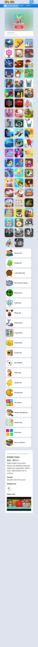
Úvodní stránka (12, 5)
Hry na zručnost (23, 453)
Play (19, 27)
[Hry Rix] (10, 2)
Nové (21, 5)
